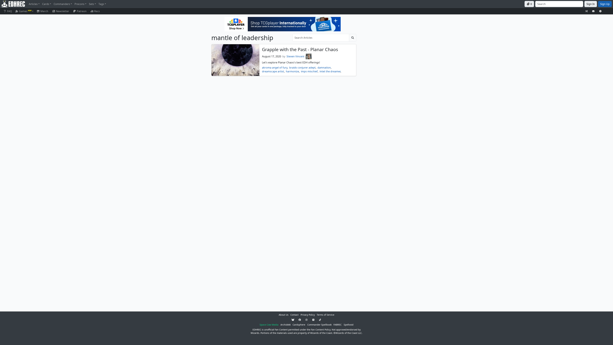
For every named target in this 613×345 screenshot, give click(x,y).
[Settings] (600, 11)
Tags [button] (101, 4)
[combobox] (559, 4)
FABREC (337, 324)
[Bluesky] (292, 319)
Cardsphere (299, 324)
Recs (97, 11)
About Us (283, 314)
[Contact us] (593, 11)
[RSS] (313, 319)
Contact (294, 314)
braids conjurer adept (302, 67)
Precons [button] (79, 4)
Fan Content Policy (320, 329)
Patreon (82, 11)
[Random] (586, 11)
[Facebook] (299, 319)
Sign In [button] (591, 4)
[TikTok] (320, 319)
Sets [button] (91, 4)
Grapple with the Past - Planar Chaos (300, 49)
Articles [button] (33, 4)
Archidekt (285, 324)
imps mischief (309, 71)
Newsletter (62, 11)
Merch (44, 11)
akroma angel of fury (274, 67)
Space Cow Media (269, 324)
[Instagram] (306, 319)
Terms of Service (325, 314)
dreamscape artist (273, 71)
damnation (324, 67)
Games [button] (25, 11)
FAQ (9, 11)
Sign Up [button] (605, 4)
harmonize (292, 71)
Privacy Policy (308, 314)
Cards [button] (45, 4)
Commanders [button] (62, 4)
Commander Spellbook (319, 324)
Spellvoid (348, 324)
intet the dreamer (330, 71)
